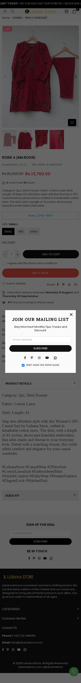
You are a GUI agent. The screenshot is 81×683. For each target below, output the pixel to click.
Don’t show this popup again (42, 365)
